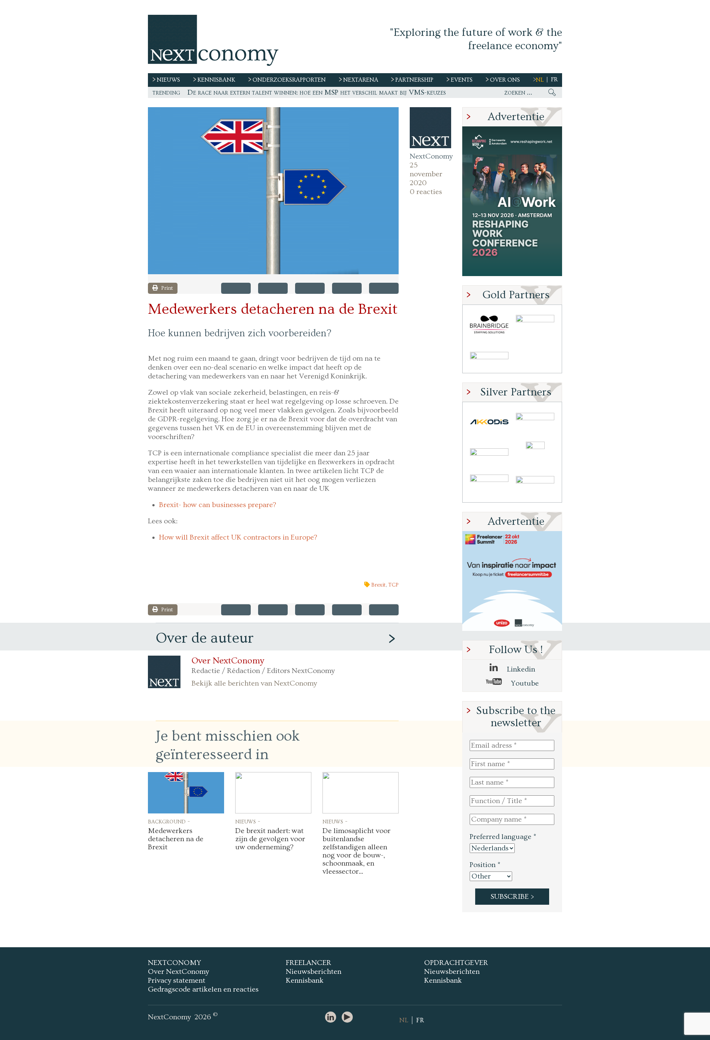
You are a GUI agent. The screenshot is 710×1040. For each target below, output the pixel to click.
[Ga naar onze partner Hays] (489, 357)
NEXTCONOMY (174, 963)
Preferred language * (503, 837)
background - (169, 821)
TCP (393, 585)
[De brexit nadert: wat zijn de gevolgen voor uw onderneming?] (273, 792)
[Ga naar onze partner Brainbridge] (489, 325)
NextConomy (430, 156)
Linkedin (520, 669)
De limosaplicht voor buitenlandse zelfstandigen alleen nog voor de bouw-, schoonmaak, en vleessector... (356, 851)
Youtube (524, 683)
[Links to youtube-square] (349, 1018)
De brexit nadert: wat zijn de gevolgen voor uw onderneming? (270, 839)
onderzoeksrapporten (289, 80)
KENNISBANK (216, 80)
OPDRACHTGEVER (456, 963)
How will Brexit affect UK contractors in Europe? (238, 537)
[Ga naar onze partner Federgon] (489, 486)
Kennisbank (305, 980)
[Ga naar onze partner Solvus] (489, 454)
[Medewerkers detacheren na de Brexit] (186, 792)
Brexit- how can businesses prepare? (217, 505)
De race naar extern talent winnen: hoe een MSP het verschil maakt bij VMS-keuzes (316, 92)
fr (554, 79)
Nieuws (168, 80)
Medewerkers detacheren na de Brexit (175, 839)
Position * (485, 865)
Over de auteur (205, 638)
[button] (273, 190)
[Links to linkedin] (332, 1018)
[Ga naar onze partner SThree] (535, 325)
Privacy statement (176, 980)
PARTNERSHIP (414, 80)
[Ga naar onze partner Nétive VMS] (535, 454)
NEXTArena (360, 80)
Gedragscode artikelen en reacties (203, 989)
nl (540, 80)
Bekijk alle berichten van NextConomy (254, 683)
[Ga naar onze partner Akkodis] (489, 422)
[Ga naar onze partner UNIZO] (535, 422)
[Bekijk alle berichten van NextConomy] (430, 128)
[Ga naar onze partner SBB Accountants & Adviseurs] (535, 486)
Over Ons (505, 80)
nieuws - (247, 821)
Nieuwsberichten (313, 972)
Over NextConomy (228, 661)
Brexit (378, 585)
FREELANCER (308, 963)
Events (462, 80)
